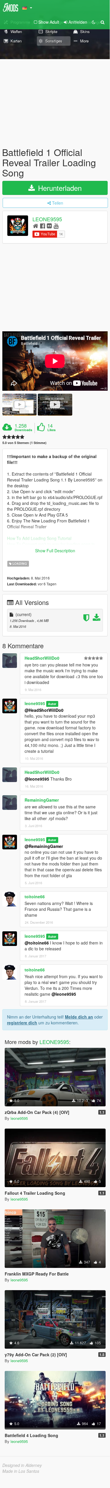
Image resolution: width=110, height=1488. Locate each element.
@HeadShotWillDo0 (44, 710)
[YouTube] (56, 225)
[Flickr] (49, 225)
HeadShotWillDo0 (42, 658)
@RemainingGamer (44, 846)
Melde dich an (79, 1017)
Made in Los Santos (20, 1471)
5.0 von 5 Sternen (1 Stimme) (24, 442)
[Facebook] (42, 225)
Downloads (23, 430)
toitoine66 (35, 896)
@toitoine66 (37, 943)
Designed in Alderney (22, 1465)
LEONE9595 (47, 219)
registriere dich (22, 1023)
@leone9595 (37, 779)
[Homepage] (35, 225)
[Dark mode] (94, 22)
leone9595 (35, 703)
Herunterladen (59, 188)
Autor (52, 704)
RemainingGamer (42, 800)
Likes (51, 430)
